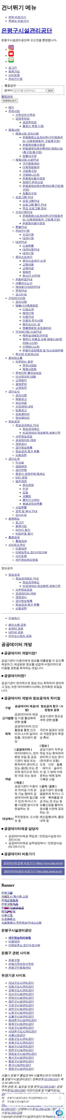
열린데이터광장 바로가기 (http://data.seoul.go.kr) (33, 871)
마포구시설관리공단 (21, 1027)
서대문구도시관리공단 (22, 1031)
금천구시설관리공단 (21, 1009)
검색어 (8, 90)
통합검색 (7, 96)
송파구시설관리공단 (21, 1046)
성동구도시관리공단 (21, 1038)
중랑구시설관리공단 (21, 1068)
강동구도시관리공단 (21, 986)
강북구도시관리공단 (21, 990)
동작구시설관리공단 (21, 1023)
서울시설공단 (16, 1035)
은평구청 (14, 960)
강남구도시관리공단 (21, 982)
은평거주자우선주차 (21, 963)
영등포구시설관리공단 (22, 1053)
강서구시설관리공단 (21, 994)
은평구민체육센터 (19, 967)
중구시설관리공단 (19, 1065)
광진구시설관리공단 (21, 1001)
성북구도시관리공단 (21, 1042)
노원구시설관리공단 (21, 1012)
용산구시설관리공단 (21, 1057)
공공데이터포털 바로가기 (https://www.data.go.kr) (33, 863)
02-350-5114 (51, 1079)
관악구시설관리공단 (21, 997)
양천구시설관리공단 (21, 1050)
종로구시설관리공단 (21, 1061)
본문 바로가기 (17, 17)
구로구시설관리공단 (21, 1005)
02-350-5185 (18, 1090)
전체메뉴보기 (10, 100)
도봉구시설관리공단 (21, 1016)
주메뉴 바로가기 (18, 20)
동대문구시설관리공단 (22, 1020)
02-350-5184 (47, 1086)
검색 (50, 90)
